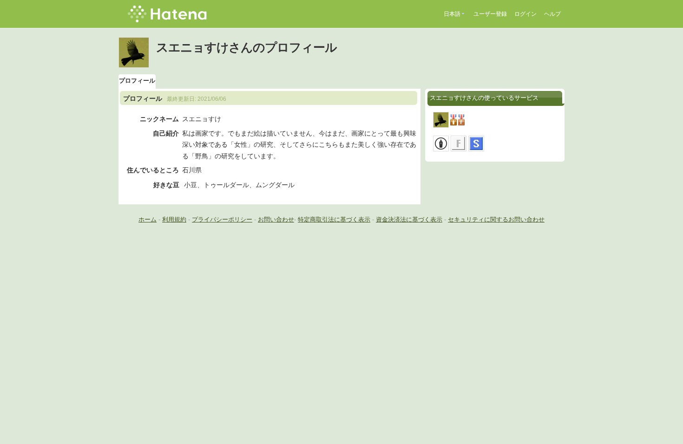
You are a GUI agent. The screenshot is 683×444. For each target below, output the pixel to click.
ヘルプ (552, 14)
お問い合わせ (276, 219)
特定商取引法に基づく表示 (334, 219)
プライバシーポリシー (222, 219)
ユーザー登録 (490, 14)
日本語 (452, 14)
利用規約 (174, 219)
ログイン (525, 14)
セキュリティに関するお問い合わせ (496, 219)
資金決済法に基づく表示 (409, 219)
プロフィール (137, 80)
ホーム (147, 219)
